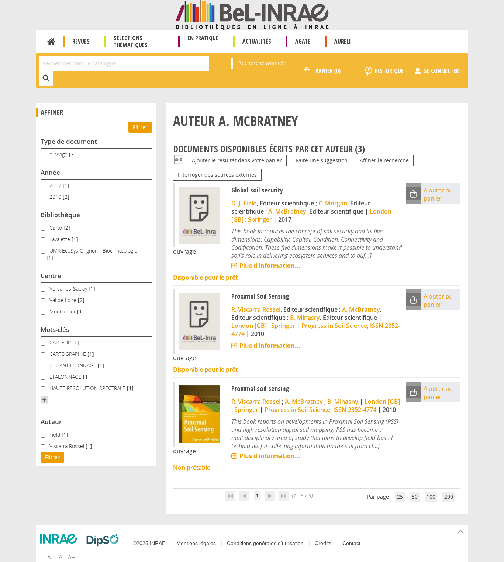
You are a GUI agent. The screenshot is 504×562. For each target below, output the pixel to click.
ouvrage (59, 154)
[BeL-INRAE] (252, 14)
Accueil (51, 41)
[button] (44, 399)
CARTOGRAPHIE (68, 353)
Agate (302, 41)
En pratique (202, 38)
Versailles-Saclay (69, 288)
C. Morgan (332, 203)
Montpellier (63, 311)
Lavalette (60, 239)
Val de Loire (63, 299)
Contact (351, 543)
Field (55, 434)
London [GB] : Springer (263, 326)
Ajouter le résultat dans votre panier (237, 160)
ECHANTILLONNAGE (73, 365)
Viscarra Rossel (67, 446)
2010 (56, 196)
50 (415, 496)
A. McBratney (287, 211)
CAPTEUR (60, 342)
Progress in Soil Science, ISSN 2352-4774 (320, 410)
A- (50, 557)
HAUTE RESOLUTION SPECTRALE (88, 388)
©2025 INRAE (149, 543)
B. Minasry (305, 317)
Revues (81, 41)
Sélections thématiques (131, 41)
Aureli (342, 41)
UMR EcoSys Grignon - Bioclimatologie (93, 250)
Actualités (256, 41)
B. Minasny (342, 402)
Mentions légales (196, 543)
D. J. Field (244, 203)
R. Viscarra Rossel (255, 309)
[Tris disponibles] (178, 160)
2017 (56, 185)
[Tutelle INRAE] (60, 539)
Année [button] (50, 172)
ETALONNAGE (66, 376)
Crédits (323, 543)
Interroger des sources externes (217, 174)
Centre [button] (51, 275)
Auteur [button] (51, 421)
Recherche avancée (262, 62)
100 (431, 496)
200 (448, 496)
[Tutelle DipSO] (104, 540)
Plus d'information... (269, 265)
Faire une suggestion (322, 160)
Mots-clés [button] (55, 329)
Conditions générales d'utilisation (265, 543)
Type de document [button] (69, 141)
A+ (71, 557)
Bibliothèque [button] (60, 215)
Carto (56, 227)
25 (400, 496)
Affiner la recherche (384, 160)
